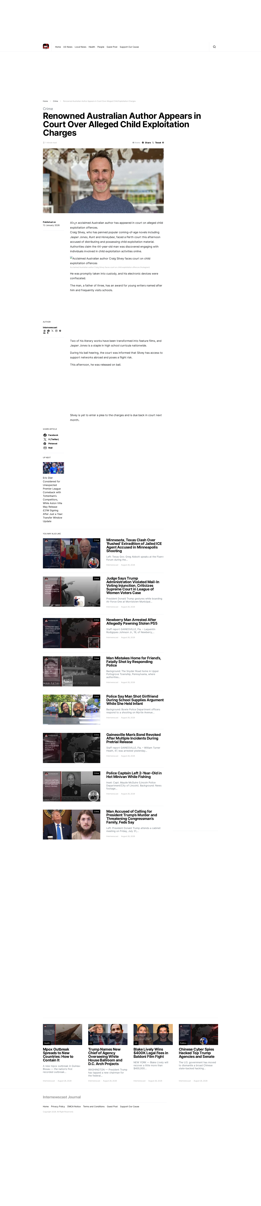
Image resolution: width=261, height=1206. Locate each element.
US (90, 1043)
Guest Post (112, 47)
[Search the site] (213, 46)
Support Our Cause (129, 47)
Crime (55, 101)
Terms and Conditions (94, 1106)
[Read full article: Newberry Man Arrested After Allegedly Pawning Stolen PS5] (103, 633)
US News (67, 47)
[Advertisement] (130, 21)
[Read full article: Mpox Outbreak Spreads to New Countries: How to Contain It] (62, 1053)
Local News (80, 47)
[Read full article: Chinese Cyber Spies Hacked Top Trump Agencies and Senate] (198, 1053)
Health (92, 47)
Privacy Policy (58, 1106)
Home (58, 47)
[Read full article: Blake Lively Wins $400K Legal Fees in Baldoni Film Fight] (153, 1053)
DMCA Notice (74, 1106)
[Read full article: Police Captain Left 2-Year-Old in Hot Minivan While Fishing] (103, 786)
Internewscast (50, 327)
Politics (183, 1043)
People (100, 47)
